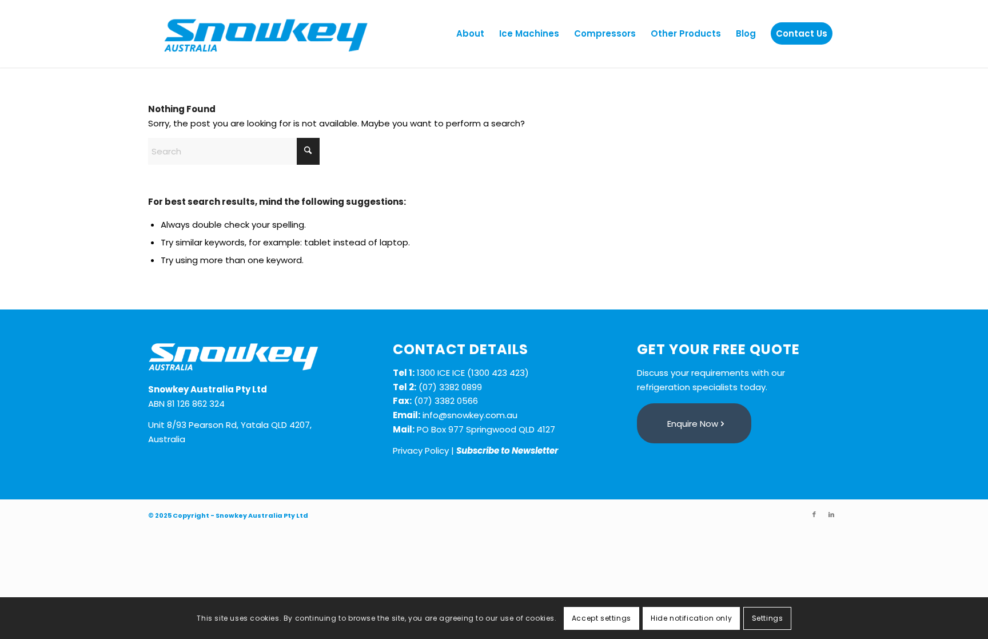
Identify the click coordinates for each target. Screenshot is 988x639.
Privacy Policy (421, 450)
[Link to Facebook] (814, 514)
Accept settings (601, 617)
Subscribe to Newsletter (507, 450)
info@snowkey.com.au (470, 415)
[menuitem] (470, 34)
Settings (767, 617)
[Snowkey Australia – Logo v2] (266, 34)
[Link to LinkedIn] (831, 514)
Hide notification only (691, 617)
